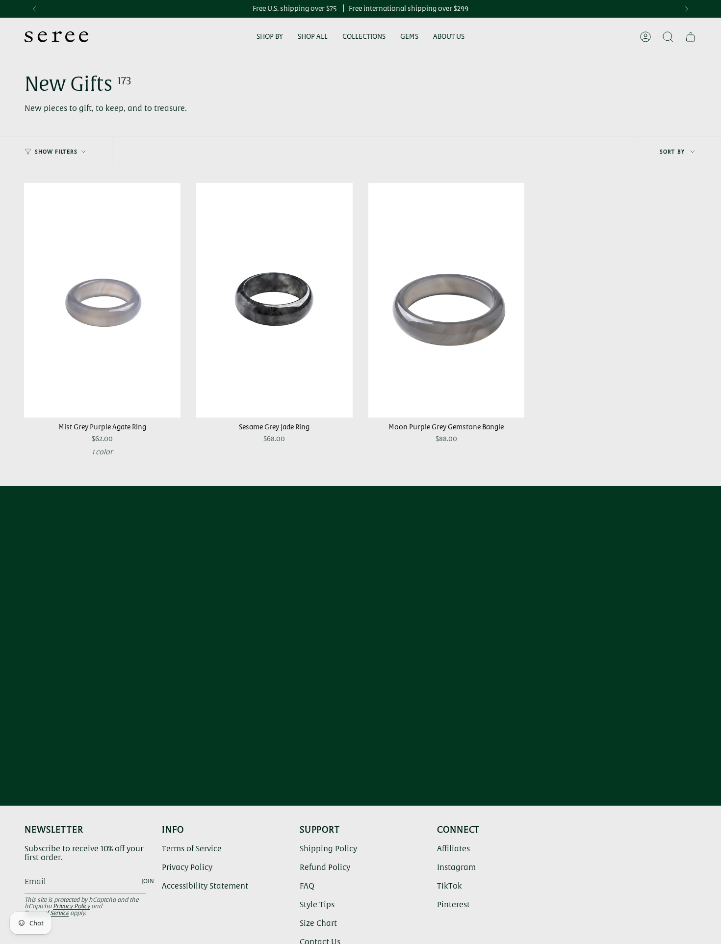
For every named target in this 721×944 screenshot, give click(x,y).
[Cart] (690, 36)
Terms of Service (192, 848)
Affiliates (453, 848)
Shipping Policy (328, 848)
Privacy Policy (71, 906)
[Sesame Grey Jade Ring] (274, 300)
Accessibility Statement (205, 885)
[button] (269, 37)
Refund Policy (325, 867)
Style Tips (317, 904)
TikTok (449, 885)
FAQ (307, 885)
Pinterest (453, 904)
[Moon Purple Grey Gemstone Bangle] (446, 300)
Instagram (456, 867)
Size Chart (318, 922)
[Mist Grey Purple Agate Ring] (102, 300)
